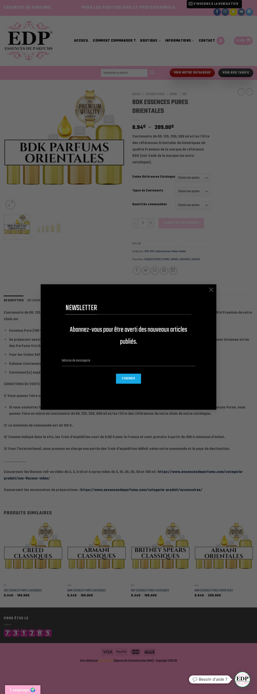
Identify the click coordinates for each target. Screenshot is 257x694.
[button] (242, 679)
